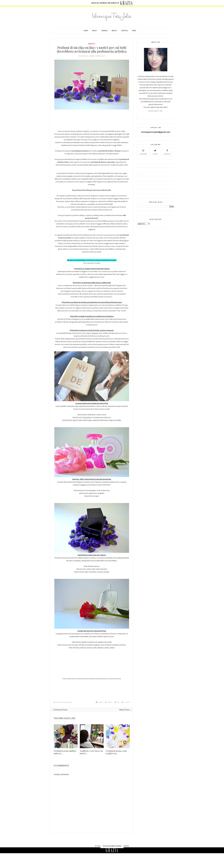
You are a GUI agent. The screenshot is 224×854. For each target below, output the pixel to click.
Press (134, 31)
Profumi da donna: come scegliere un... (116, 752)
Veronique (84, 56)
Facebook (167, 154)
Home (86, 31)
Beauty (114, 31)
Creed (110, 238)
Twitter (155, 154)
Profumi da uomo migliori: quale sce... (65, 752)
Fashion (104, 31)
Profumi (69, 702)
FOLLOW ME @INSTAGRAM (112, 846)
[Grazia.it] (126, 3)
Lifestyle (124, 31)
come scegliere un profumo (116, 196)
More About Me (156, 111)
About (94, 31)
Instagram (143, 154)
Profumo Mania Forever (86, 235)
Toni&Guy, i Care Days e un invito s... (91, 752)
